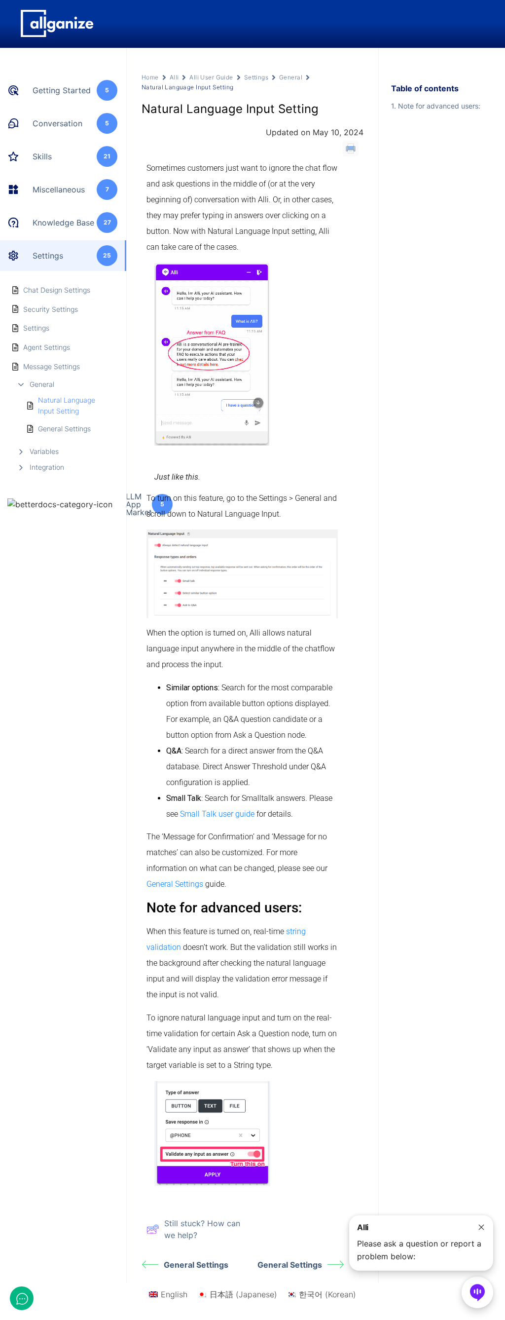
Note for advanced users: (439, 106)
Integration (47, 467)
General (42, 384)
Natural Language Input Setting (66, 405)
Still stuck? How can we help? (202, 1229)
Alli (174, 77)
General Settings (64, 428)
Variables (44, 451)
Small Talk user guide (217, 814)
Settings (256, 77)
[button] (421, 1243)
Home (150, 77)
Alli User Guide (211, 77)
